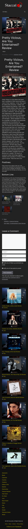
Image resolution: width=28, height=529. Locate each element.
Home (6, 523)
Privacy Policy (20, 523)
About (10, 523)
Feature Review (6, 491)
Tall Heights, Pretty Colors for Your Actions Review (17, 203)
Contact (14, 523)
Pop (4, 353)
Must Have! (5, 500)
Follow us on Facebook (14, 526)
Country (5, 307)
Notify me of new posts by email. (12, 268)
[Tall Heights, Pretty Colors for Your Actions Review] (18, 198)
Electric (4, 487)
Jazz (4, 330)
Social (3, 510)
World (3, 514)
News (3, 503)
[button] (25, 12)
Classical (4, 477)
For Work (4, 496)
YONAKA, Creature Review (11, 221)
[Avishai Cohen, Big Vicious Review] (7, 198)
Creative (4, 482)
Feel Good (5, 493)
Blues (3, 475)
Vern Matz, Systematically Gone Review (15, 223)
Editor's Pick (5, 484)
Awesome (4, 473)
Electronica (5, 489)
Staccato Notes (6, 512)
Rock (5, 219)
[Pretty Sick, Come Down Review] (7, 209)
